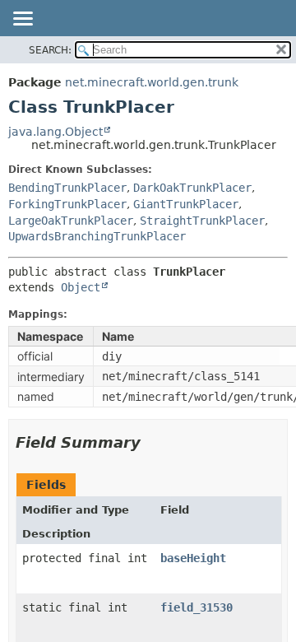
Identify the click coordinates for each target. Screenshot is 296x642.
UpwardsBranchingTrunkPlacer (97, 236)
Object (80, 287)
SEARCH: (50, 50)
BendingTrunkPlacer (67, 187)
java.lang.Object (55, 131)
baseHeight (193, 558)
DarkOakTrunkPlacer (192, 187)
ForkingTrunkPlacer (67, 204)
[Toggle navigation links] (22, 19)
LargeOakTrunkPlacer (70, 220)
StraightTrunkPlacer (202, 220)
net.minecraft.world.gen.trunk (151, 82)
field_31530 (196, 607)
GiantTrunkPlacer (185, 204)
